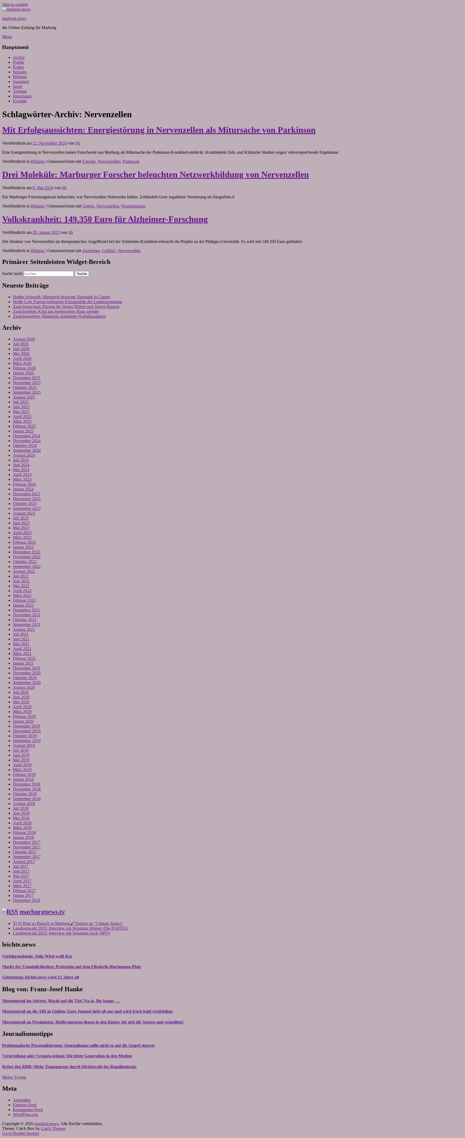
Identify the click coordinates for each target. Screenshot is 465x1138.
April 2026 (22, 358)
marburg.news (14, 18)
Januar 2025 (23, 431)
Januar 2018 (23, 837)
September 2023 (27, 508)
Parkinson (130, 161)
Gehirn (88, 206)
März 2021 (22, 653)
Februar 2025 (24, 426)
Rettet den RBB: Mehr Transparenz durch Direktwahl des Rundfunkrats (69, 1066)
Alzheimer (91, 250)
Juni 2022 (21, 581)
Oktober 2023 (25, 503)
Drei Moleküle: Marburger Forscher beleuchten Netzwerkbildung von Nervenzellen (155, 174)
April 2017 (22, 881)
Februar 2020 (24, 716)
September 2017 (27, 856)
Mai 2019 (21, 760)
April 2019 (22, 765)
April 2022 (22, 590)
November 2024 (27, 440)
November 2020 (27, 673)
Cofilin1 (109, 250)
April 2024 (22, 474)
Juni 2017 (21, 871)
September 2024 (27, 450)
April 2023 (22, 532)
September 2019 (27, 740)
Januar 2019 (23, 779)
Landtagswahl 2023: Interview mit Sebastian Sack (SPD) (61, 933)
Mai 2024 (21, 469)
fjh (77, 143)
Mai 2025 (21, 411)
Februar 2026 (24, 368)
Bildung (20, 76)
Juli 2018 (21, 808)
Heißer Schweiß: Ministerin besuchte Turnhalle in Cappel (61, 297)
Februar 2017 (24, 890)
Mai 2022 (21, 586)
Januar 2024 (23, 489)
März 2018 (22, 827)
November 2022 (27, 556)
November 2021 (27, 615)
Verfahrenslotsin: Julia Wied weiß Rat (37, 956)
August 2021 (24, 629)
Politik (18, 62)
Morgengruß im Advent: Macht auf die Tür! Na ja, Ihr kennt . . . (61, 1001)
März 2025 (22, 421)
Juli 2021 (21, 634)
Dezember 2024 (26, 436)
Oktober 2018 (25, 794)
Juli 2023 (21, 518)
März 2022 (22, 595)
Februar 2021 (24, 658)
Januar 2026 (23, 373)
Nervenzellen (109, 161)
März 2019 (22, 769)
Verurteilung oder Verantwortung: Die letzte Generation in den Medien (67, 1056)
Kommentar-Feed (28, 1109)
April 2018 (22, 823)
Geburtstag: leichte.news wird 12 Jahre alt (40, 977)
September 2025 (27, 392)
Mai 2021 (21, 644)
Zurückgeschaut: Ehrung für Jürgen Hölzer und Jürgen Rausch (66, 306)
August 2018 (24, 803)
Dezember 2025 (26, 377)
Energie (89, 161)
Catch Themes (53, 1128)
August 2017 (24, 861)
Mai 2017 (21, 876)
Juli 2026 (21, 344)
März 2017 (22, 885)
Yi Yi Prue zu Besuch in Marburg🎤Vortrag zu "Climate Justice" (68, 923)
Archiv (19, 57)
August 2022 (24, 571)
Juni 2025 (21, 407)
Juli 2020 (21, 692)
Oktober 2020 (25, 677)
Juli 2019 (21, 750)
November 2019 (27, 731)
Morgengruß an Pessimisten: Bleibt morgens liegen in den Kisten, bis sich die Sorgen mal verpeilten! (93, 1022)
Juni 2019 (21, 755)
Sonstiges (21, 81)
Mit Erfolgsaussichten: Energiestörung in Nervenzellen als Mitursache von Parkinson (159, 130)
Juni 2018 (21, 813)
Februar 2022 (24, 600)
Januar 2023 (23, 547)
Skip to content (15, 4)
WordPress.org (25, 1114)
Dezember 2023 (26, 494)
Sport (17, 86)
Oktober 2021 (25, 619)
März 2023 (22, 537)
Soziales (20, 72)
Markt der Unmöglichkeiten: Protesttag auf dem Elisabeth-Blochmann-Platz (71, 966)
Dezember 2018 (26, 784)
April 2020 (22, 706)
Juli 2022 (21, 576)
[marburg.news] (16, 9)
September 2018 (27, 798)
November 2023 (27, 498)
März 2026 (22, 363)
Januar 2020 (23, 721)
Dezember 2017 (26, 842)
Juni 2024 (21, 465)
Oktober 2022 (25, 561)
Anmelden (22, 1100)
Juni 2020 (21, 697)
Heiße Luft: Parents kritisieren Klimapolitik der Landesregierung (67, 301)
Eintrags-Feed (25, 1105)
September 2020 (27, 682)
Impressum (22, 96)
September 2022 (27, 566)
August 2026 (24, 339)
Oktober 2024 (25, 445)
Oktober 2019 (25, 735)
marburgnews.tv (42, 911)
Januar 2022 (23, 605)
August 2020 (24, 687)
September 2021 (27, 624)
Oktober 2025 (25, 387)
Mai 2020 (21, 702)
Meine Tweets (14, 1077)
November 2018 (27, 789)
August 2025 (24, 397)
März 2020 (22, 711)
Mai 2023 (21, 527)
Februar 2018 (24, 832)
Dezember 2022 (26, 552)
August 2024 (24, 455)
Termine (20, 91)
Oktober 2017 (25, 852)
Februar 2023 (24, 542)
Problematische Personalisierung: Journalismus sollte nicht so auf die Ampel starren (78, 1045)
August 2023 (24, 513)
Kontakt (20, 101)
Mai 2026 (21, 353)
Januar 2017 (23, 895)
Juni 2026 (21, 348)
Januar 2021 (23, 663)
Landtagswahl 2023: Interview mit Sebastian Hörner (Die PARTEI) (70, 928)
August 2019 (24, 745)
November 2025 (27, 382)
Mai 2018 (21, 818)
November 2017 (27, 847)
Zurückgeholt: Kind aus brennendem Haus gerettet (56, 311)
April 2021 (22, 648)
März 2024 (22, 479)
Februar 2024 (24, 484)
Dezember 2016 (26, 900)
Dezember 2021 (26, 610)
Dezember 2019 (26, 726)
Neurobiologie (133, 206)
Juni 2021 (21, 639)
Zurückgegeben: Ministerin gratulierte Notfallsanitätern (59, 316)
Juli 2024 (21, 460)
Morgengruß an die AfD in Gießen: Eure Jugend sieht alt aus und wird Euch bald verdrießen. (87, 1011)
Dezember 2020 (26, 668)
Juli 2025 (21, 402)
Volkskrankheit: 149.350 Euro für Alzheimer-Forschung (105, 219)
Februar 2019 (24, 774)
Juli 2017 (21, 866)
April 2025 (22, 416)
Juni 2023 (21, 523)
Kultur (18, 67)
